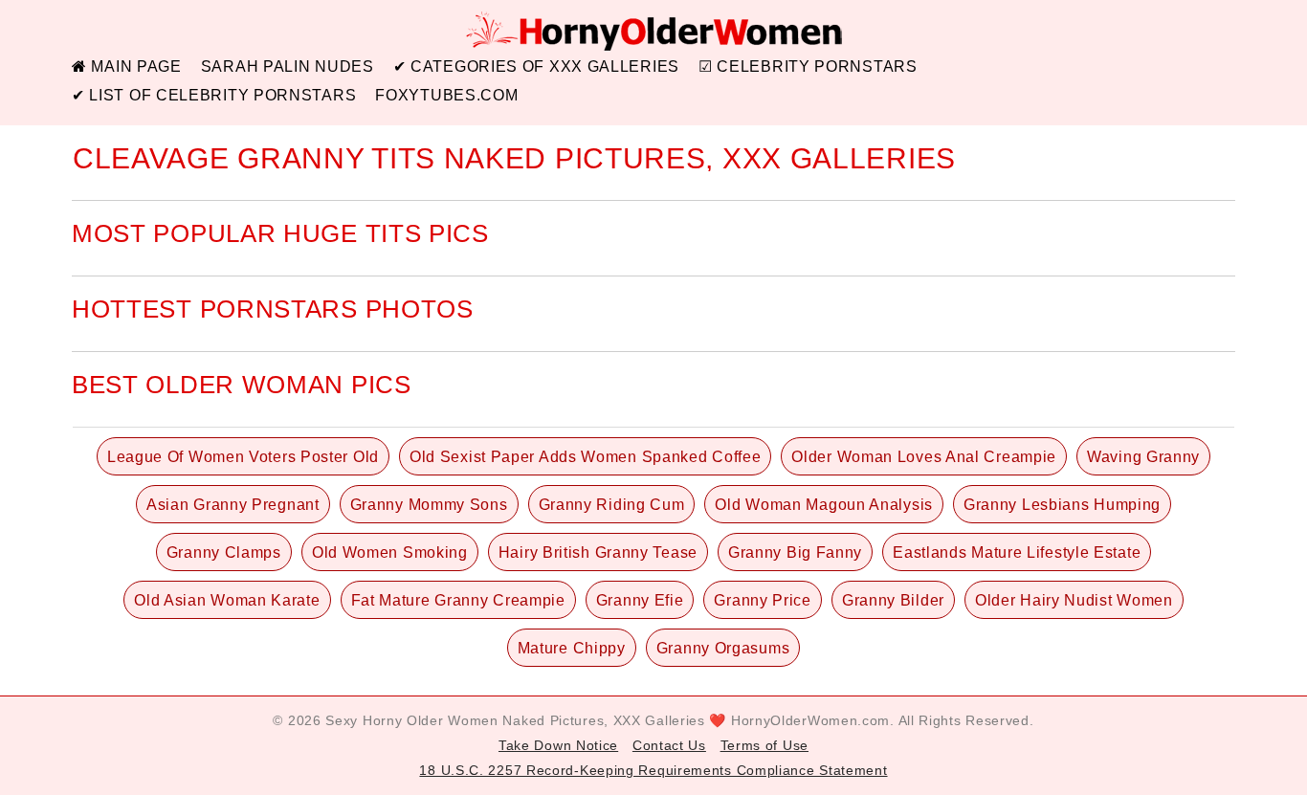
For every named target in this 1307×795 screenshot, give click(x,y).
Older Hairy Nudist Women (1074, 600)
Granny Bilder (893, 600)
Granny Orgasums (723, 648)
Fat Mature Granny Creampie (458, 600)
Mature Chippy (572, 648)
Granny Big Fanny (795, 552)
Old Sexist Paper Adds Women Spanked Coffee (585, 457)
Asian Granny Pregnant (233, 505)
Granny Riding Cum (612, 505)
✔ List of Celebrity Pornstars (214, 95)
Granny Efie (640, 600)
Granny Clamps (223, 552)
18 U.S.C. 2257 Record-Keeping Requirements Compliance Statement (653, 770)
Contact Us (669, 745)
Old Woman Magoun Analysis (824, 505)
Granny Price (762, 600)
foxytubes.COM (446, 95)
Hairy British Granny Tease (598, 552)
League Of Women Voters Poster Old (243, 457)
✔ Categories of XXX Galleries (536, 66)
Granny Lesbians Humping (1062, 505)
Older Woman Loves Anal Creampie (923, 457)
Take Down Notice (558, 745)
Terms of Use (764, 745)
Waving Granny (1143, 457)
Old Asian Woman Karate (227, 600)
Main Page (134, 66)
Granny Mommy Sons (429, 505)
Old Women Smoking (390, 552)
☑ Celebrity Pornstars (808, 66)
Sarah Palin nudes (287, 66)
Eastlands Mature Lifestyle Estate (1017, 552)
